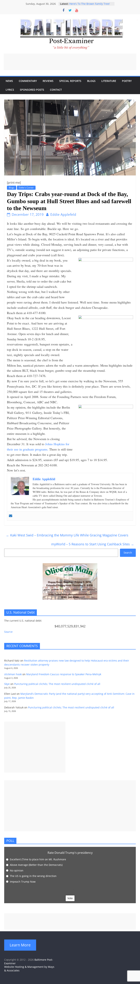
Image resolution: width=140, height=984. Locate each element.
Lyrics (10, 89)
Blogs (91, 81)
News (9, 81)
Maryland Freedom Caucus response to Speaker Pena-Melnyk (63, 674)
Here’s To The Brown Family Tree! (89, 3)
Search (128, 552)
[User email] (10, 516)
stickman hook (13, 674)
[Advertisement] (70, 62)
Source (8, 631)
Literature (108, 81)
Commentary (28, 81)
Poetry (127, 81)
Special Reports (70, 81)
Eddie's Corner (26, 187)
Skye (7, 684)
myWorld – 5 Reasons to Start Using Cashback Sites (92, 544)
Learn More (20, 945)
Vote (70, 898)
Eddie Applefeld (63, 214)
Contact (56, 89)
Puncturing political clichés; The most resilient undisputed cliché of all (57, 684)
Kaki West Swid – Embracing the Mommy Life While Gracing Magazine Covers (67, 535)
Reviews (48, 81)
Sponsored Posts (32, 89)
